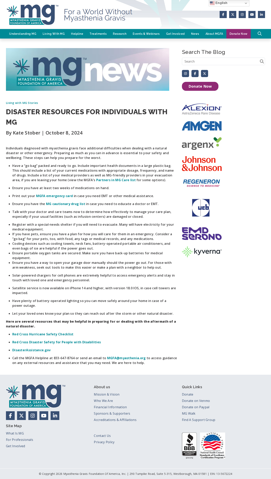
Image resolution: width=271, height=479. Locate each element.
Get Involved (175, 33)
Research (119, 33)
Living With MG (54, 33)
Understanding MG (22, 33)
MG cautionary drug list (65, 204)
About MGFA (214, 33)
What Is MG (15, 433)
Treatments (98, 33)
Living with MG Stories (22, 103)
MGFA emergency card (54, 196)
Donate (187, 394)
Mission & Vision (106, 394)
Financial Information (110, 407)
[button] (259, 34)
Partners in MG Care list (116, 180)
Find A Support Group (198, 420)
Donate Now (239, 33)
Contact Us (102, 436)
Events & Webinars (146, 33)
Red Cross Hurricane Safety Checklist (43, 334)
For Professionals (19, 439)
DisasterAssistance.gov (31, 350)
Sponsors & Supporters (112, 413)
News (195, 33)
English (221, 3)
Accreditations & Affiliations (115, 420)
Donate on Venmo (196, 401)
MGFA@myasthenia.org (126, 358)
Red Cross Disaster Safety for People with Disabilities (56, 342)
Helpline (77, 33)
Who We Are (103, 401)
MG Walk (189, 413)
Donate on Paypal (195, 407)
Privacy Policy (104, 442)
